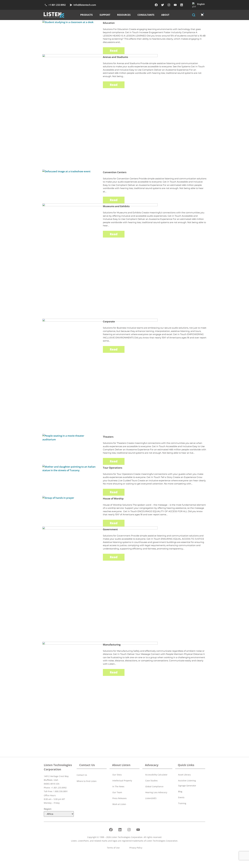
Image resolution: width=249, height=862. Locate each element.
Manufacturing (111, 644)
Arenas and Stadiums (115, 57)
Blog (180, 791)
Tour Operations (112, 467)
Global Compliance (154, 786)
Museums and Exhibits (116, 206)
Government (110, 529)
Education (109, 22)
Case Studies (151, 780)
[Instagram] (169, 5)
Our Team (117, 792)
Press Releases (119, 798)
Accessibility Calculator (156, 774)
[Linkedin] (181, 5)
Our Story (117, 774)
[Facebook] (156, 5)
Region (47, 809)
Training (182, 803)
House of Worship (113, 498)
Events (181, 797)
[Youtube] (175, 5)
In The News (118, 786)
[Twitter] (162, 5)
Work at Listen (119, 804)
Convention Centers (114, 172)
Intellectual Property (122, 780)
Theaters (108, 436)
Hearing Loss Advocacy (156, 792)
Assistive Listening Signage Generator (187, 783)
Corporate (109, 321)
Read (114, 51)
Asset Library (184, 774)
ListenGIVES (150, 798)
